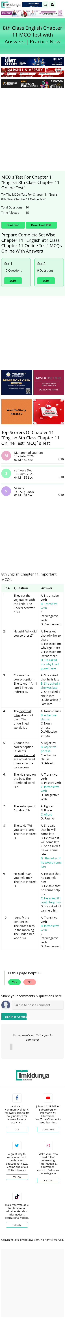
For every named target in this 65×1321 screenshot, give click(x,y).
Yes (14, 982)
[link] (33, 4)
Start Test (13, 225)
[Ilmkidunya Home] (11, 4)
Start (13, 281)
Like (17, 1129)
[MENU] (61, 4)
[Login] (52, 4)
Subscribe (48, 1129)
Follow (17, 1177)
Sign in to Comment (16, 1016)
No (30, 982)
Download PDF (41, 225)
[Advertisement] (32, 125)
